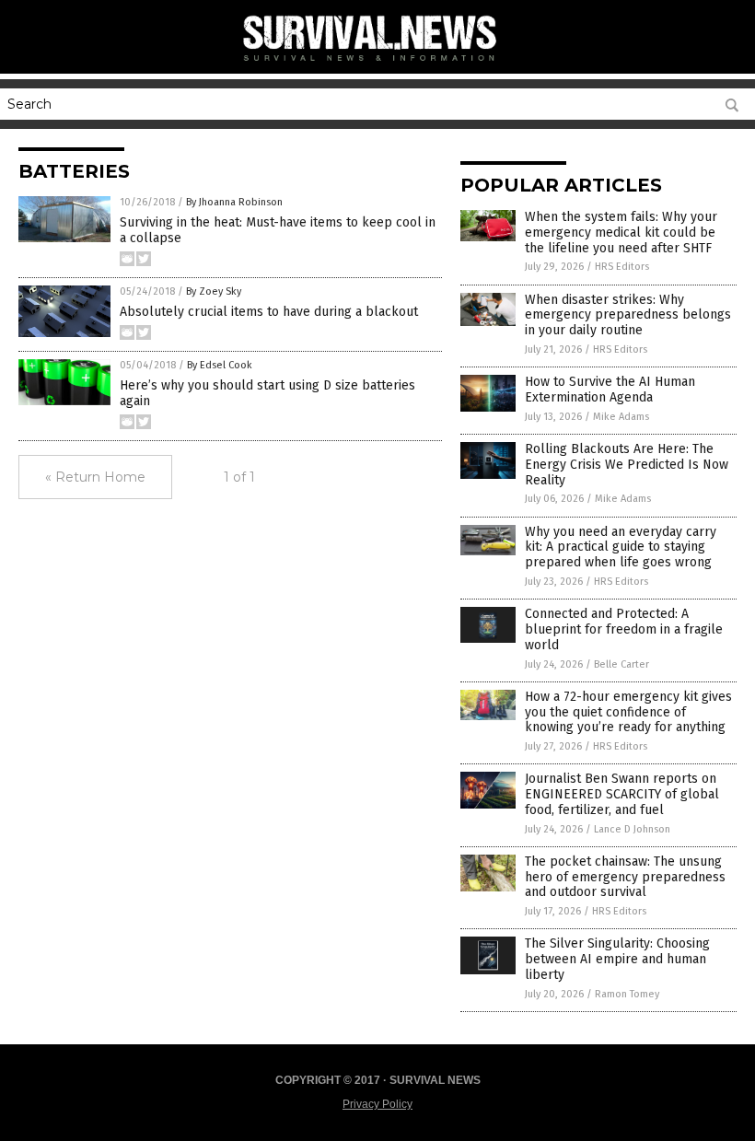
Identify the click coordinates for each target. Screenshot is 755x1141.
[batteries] (377, 64)
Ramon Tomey (627, 994)
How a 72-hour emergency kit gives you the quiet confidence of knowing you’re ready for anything (628, 712)
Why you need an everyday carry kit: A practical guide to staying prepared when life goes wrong (620, 547)
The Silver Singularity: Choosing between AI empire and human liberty (617, 959)
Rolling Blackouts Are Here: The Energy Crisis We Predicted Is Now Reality (626, 464)
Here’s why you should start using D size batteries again (267, 393)
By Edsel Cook (219, 365)
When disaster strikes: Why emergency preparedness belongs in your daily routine (628, 315)
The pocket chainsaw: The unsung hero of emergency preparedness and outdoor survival (625, 877)
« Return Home (95, 477)
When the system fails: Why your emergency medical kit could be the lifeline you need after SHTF (621, 232)
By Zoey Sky (213, 291)
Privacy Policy (377, 1104)
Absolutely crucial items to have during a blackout (269, 312)
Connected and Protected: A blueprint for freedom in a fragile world (624, 629)
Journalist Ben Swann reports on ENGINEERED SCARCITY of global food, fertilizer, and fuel (622, 794)
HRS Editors (622, 267)
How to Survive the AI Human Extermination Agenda (610, 389)
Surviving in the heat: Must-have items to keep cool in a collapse (278, 230)
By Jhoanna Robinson (234, 202)
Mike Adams (621, 417)
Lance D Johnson (632, 829)
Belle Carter (621, 664)
